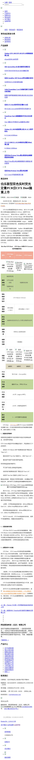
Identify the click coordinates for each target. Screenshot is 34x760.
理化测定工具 (9, 664)
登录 (10, 2)
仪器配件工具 (9, 662)
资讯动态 (8, 17)
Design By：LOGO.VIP (8, 721)
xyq (10, 694)
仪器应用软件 (9, 670)
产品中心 (8, 13)
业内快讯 (8, 41)
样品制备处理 (9, 660)
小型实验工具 (9, 666)
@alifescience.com (16, 694)
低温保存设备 (9, 658)
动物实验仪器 (9, 656)
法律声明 (8, 21)
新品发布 (20, 29)
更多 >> (7, 672)
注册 (6, 2)
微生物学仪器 (9, 654)
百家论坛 (8, 15)
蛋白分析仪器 (9, 650)
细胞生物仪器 (9, 652)
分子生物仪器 (9, 648)
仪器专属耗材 (9, 668)
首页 (6, 11)
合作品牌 (10, 725)
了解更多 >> (5, 640)
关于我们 (8, 19)
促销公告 (8, 37)
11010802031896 (27, 707)
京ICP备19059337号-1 (11, 708)
